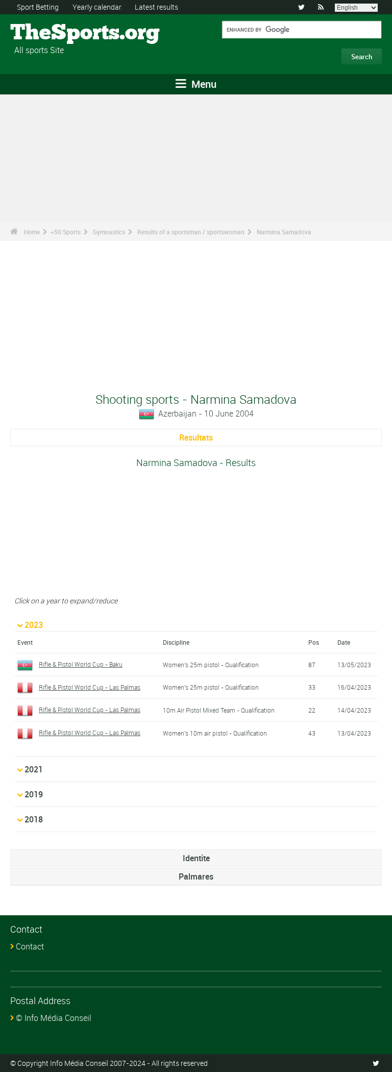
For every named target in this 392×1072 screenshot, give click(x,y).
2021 (33, 769)
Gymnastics (109, 232)
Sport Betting (38, 7)
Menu (202, 84)
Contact (30, 946)
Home (32, 232)
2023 (33, 624)
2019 (33, 794)
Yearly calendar (96, 7)
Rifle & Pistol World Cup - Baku (80, 664)
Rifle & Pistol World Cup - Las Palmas (89, 687)
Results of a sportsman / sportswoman (190, 232)
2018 (33, 819)
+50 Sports (66, 232)
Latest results (156, 7)
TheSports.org (48, 33)
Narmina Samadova (284, 232)
